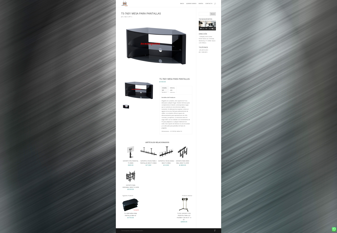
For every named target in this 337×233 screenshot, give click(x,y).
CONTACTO (208, 3)
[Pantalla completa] (214, 29)
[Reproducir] (201, 29)
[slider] (206, 28)
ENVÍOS (201, 3)
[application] (207, 25)
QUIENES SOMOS (191, 3)
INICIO (182, 3)
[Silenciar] (212, 29)
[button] (207, 25)
